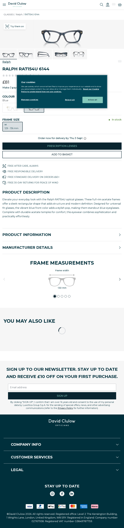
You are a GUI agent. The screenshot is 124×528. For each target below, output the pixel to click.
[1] (55, 296)
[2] (58, 296)
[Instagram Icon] (52, 493)
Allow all (92, 100)
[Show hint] (85, 138)
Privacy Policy (65, 408)
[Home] (17, 4)
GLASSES (9, 14)
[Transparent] (12, 108)
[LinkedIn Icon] (71, 493)
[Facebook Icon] (62, 493)
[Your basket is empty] (120, 4)
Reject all (70, 100)
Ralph (19, 14)
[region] (62, 92)
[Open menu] (4, 5)
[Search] (101, 4)
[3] (62, 296)
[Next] (120, 279)
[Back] (4, 279)
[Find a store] (107, 4)
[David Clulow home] (62, 422)
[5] (69, 296)
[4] (65, 296)
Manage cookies (29, 100)
